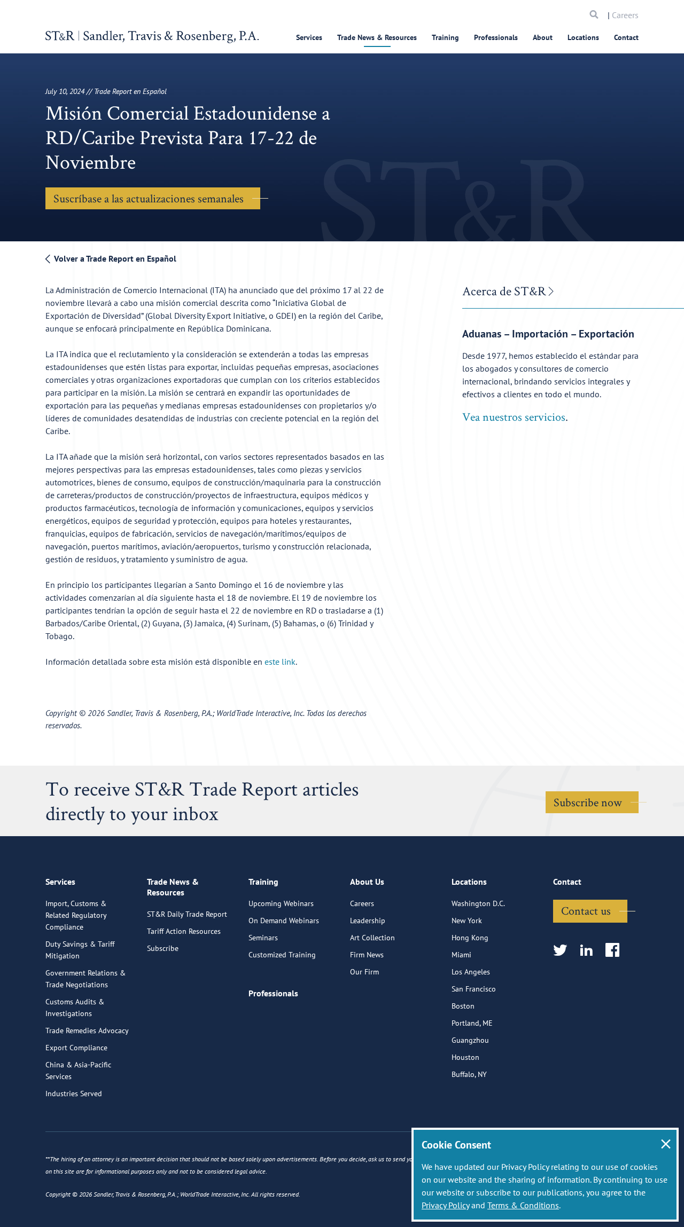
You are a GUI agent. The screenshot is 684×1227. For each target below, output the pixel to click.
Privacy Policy (445, 1205)
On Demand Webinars (283, 920)
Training (445, 37)
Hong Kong (470, 937)
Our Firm (364, 972)
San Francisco (474, 989)
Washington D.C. (478, 903)
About (543, 37)
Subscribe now (588, 802)
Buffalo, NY (469, 1074)
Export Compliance (76, 1047)
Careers (625, 15)
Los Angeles (471, 972)
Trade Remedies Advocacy (87, 1030)
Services (309, 37)
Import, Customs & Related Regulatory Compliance (75, 915)
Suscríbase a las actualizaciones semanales (148, 198)
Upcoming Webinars (281, 903)
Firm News (367, 954)
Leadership (367, 920)
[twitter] (563, 950)
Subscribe (162, 948)
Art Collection (372, 937)
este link (280, 661)
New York (467, 920)
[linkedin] (589, 950)
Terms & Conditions (523, 1205)
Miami (461, 954)
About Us (367, 881)
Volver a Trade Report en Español (114, 258)
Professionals (496, 37)
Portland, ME (472, 1023)
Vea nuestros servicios (513, 416)
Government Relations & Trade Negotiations (85, 978)
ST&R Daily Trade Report (187, 914)
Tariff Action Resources (184, 931)
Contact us (586, 910)
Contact (626, 37)
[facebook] (615, 950)
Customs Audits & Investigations (74, 1007)
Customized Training (282, 954)
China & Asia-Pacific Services (78, 1070)
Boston (463, 1006)
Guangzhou (470, 1040)
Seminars (263, 937)
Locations (583, 37)
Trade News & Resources (377, 37)
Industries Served (73, 1093)
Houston (465, 1057)
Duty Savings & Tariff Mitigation (79, 950)
